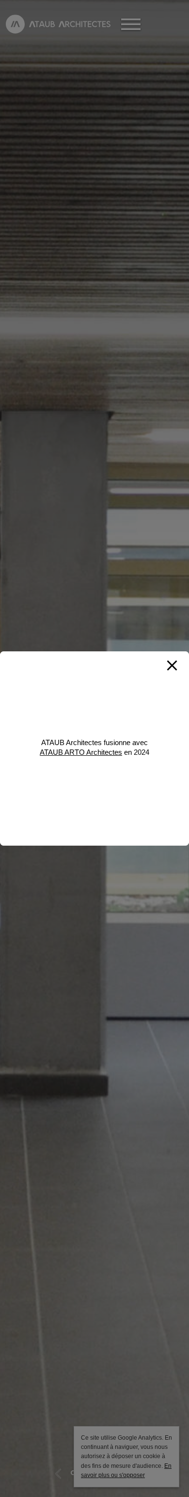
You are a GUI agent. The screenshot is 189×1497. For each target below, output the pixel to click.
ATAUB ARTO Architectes (81, 752)
